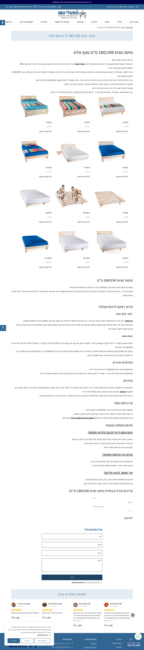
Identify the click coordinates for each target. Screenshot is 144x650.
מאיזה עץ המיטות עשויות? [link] (117, 454)
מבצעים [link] (80, 22)
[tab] (72, 432)
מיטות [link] (107, 22)
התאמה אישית (42, 641)
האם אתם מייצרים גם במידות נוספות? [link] (110, 432)
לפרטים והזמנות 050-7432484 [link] (20, 7)
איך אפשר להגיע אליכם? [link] (118, 472)
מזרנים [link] (94, 22)
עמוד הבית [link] (134, 22)
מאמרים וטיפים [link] (117, 643)
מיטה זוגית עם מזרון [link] (91, 647)
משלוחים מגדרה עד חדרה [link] (47, 7)
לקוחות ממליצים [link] (26, 22)
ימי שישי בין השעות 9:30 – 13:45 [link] (61, 647)
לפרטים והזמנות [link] (122, 131)
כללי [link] (122, 27)
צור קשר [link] (9, 22)
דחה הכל (27, 641)
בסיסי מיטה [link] (80, 64)
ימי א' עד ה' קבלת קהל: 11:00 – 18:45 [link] (59, 644)
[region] (29, 634)
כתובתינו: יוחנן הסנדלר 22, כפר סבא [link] (121, 7)
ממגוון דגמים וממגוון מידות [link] (82, 418)
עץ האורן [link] (129, 321)
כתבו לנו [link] (3, 329)
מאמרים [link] (44, 22)
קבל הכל (13, 641)
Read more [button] (77, 621)
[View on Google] (13, 605)
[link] (2, 22)
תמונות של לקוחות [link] (62, 22)
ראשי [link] (131, 639)
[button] (11, 615)
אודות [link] (119, 22)
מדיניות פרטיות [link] (42, 635)
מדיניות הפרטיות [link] (78, 583)
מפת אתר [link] (119, 647)
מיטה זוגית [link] (93, 644)
